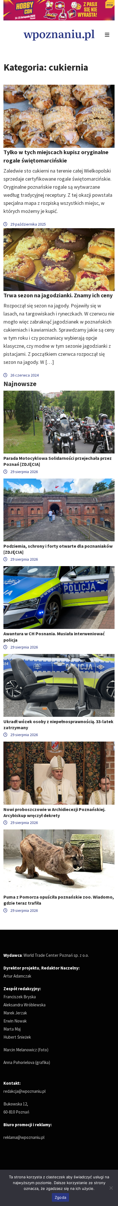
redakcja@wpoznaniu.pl (24, 1091)
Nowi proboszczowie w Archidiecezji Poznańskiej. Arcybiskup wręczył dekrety (54, 812)
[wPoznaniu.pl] (58, 34)
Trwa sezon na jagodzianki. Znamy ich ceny (58, 295)
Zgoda (60, 1197)
